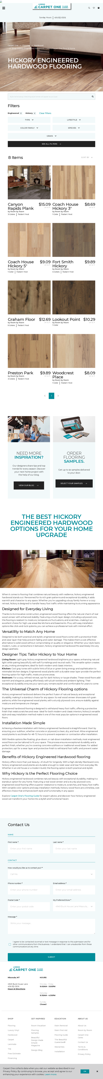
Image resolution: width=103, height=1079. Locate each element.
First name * (13, 842)
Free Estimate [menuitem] (14, 1053)
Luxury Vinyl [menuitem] (13, 1030)
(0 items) (98, 8)
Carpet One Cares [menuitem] (83, 1036)
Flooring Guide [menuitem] (61, 1035)
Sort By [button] (85, 157)
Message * (12, 917)
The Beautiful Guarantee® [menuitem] (61, 1040)
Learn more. (51, 1074)
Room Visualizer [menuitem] (38, 1025)
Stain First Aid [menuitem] (61, 1030)
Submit (51, 957)
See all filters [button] (49, 144)
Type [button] (27, 120)
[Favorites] (93, 8)
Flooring (26, 45)
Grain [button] (50, 136)
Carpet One (13, 45)
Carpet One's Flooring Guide (24, 796)
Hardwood (38, 45)
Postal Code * (13, 900)
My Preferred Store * (62, 900)
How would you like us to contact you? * (25, 868)
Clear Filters (45, 113)
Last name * (58, 842)
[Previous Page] (45, 396)
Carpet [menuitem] (11, 1039)
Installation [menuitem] (60, 1051)
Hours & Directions (16, 989)
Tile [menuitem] (9, 1049)
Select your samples (72, 483)
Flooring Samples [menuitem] (35, 1031)
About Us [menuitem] (82, 1025)
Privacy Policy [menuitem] (84, 1054)
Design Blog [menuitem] (36, 1050)
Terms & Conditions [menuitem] (83, 1048)
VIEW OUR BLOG (26, 485)
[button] (89, 8)
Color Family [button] (27, 128)
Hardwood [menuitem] (12, 1035)
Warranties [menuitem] (59, 1047)
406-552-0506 (60, 17)
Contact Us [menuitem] (83, 1042)
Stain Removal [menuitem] (61, 1025)
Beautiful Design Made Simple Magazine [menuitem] (37, 1041)
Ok (85, 1071)
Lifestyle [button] (72, 120)
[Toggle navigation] (3, 8)
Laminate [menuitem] (12, 1044)
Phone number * (15, 883)
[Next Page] (58, 396)
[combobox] (49, 96)
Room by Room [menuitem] (85, 1030)
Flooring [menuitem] (11, 1025)
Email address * (59, 883)
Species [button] (72, 128)
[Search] (92, 96)
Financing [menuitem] (12, 1058)
